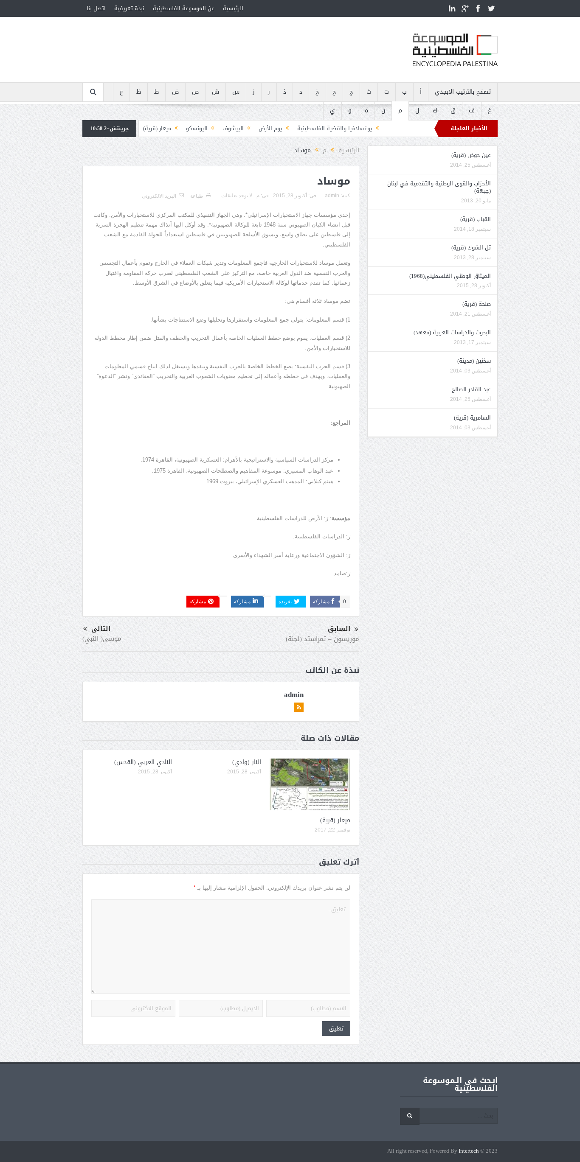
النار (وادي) (246, 762)
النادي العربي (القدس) (143, 762)
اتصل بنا (96, 8)
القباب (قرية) (475, 219)
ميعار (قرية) (157, 128)
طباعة (196, 196)
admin (332, 196)
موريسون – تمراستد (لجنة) (322, 639)
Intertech (469, 1151)
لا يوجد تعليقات (236, 196)
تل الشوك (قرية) (471, 247)
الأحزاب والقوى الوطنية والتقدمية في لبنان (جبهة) (439, 187)
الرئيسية (233, 8)
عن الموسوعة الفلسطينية (183, 8)
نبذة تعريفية (129, 8)
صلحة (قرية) (476, 304)
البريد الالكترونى (159, 196)
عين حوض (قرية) (471, 155)
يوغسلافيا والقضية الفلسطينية (334, 128)
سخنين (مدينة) (474, 361)
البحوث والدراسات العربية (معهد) (452, 332)
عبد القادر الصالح (471, 389)
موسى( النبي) (101, 638)
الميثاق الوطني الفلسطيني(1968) (450, 276)
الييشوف (233, 128)
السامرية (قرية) (472, 417)
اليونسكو (197, 128)
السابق (339, 629)
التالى (100, 629)
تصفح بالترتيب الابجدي (463, 92)
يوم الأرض (270, 128)
